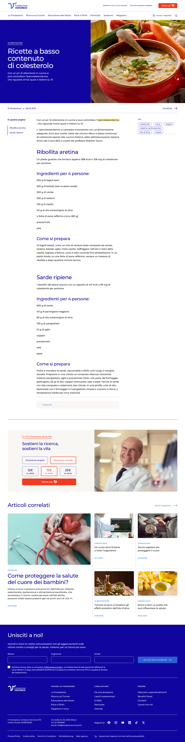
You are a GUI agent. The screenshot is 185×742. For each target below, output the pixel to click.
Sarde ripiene (16, 132)
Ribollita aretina (18, 128)
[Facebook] (109, 722)
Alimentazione (15, 43)
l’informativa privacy (53, 667)
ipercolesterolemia (108, 120)
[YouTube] (122, 722)
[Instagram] (115, 722)
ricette (158, 132)
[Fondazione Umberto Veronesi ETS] (18, 5)
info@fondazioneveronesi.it (69, 725)
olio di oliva (145, 132)
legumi (169, 124)
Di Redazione (14, 108)
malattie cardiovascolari (150, 128)
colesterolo (145, 124)
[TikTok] (136, 722)
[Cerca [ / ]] (176, 15)
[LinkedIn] (129, 722)
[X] (143, 722)
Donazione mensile (63, 460)
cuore (157, 124)
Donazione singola (35, 460)
